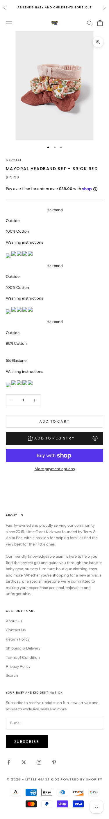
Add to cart (54, 421)
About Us (14, 621)
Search (12, 675)
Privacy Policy (18, 666)
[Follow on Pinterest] (54, 762)
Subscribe (26, 741)
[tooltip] (95, 438)
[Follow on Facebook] (9, 762)
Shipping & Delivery (23, 648)
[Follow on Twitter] (24, 762)
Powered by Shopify (81, 779)
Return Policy (18, 639)
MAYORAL (14, 160)
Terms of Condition (23, 657)
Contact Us (16, 630)
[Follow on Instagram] (39, 762)
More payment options (55, 468)
